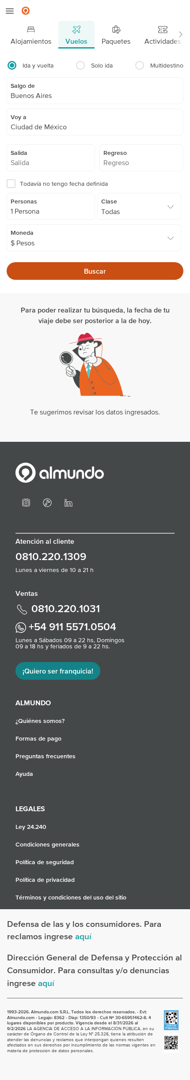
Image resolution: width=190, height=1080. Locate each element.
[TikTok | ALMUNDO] (47, 502)
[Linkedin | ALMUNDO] (68, 502)
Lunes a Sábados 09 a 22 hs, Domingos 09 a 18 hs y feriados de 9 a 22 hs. (70, 643)
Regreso (115, 152)
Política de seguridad (44, 862)
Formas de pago (38, 738)
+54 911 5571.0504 (71, 626)
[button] (180, 34)
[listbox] (139, 211)
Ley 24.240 (30, 826)
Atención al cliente (44, 541)
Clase (109, 201)
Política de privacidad (45, 879)
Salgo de (23, 85)
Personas (24, 201)
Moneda (22, 232)
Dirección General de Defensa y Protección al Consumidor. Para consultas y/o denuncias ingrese (94, 970)
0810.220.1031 (64, 608)
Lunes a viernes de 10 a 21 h (54, 569)
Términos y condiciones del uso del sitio (70, 897)
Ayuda (24, 773)
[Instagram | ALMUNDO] (26, 502)
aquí (83, 936)
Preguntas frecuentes (45, 756)
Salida (19, 152)
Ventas (26, 593)
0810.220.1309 (50, 556)
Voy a (19, 116)
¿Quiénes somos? (40, 720)
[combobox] (95, 95)
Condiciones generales (47, 844)
